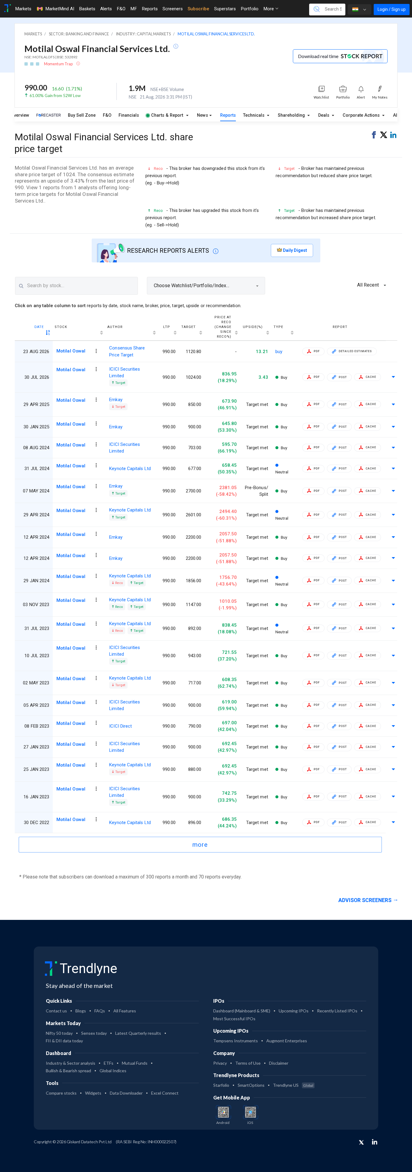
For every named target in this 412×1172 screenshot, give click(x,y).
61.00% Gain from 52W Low (55, 95)
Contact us (56, 1010)
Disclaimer (278, 1063)
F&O (121, 8)
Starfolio (221, 1085)
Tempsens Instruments (235, 1040)
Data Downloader (126, 1093)
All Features (124, 1010)
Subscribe (198, 8)
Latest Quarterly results (138, 1033)
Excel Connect (165, 1093)
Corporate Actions (362, 115)
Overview (20, 115)
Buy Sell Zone (82, 115)
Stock (61, 327)
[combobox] (206, 285)
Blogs (80, 1010)
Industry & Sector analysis (70, 1063)
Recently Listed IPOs (337, 1010)
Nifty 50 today (59, 1033)
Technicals (254, 115)
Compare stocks (61, 1093)
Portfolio (249, 8)
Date (39, 327)
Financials (129, 115)
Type (278, 327)
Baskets (87, 8)
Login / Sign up (392, 9)
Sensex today (94, 1033)
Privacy (220, 1063)
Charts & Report (167, 115)
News (202, 115)
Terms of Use (248, 1063)
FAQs (99, 1010)
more (200, 844)
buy (278, 351)
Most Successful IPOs (234, 1018)
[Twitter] (361, 1142)
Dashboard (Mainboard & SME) (241, 1010)
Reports (150, 8)
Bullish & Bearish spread (68, 1070)
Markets (23, 8)
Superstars (225, 8)
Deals (324, 115)
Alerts (106, 8)
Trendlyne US (293, 1085)
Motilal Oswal (70, 351)
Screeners (173, 8)
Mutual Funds (134, 1063)
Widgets (93, 1093)
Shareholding (292, 115)
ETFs (108, 1063)
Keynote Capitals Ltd (130, 468)
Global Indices (113, 1070)
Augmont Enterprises (286, 1040)
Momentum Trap (58, 63)
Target (188, 327)
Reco (118, 583)
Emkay (115, 399)
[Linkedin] (374, 1141)
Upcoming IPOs (294, 1010)
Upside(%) (253, 327)
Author (115, 327)
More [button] (269, 8)
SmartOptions (251, 1085)
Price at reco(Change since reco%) (222, 327)
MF (133, 8)
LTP (166, 327)
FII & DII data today (64, 1040)
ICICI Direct (120, 726)
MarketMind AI (59, 8)
